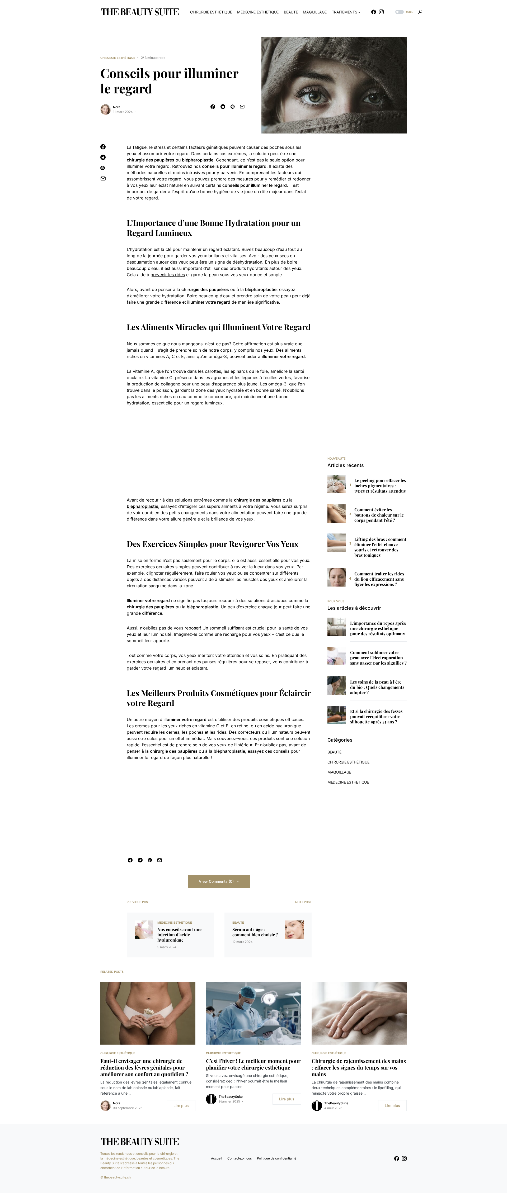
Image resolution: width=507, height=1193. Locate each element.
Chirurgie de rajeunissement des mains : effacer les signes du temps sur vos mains (359, 1067)
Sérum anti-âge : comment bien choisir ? (255, 932)
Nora (116, 107)
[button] (403, 12)
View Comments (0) (216, 881)
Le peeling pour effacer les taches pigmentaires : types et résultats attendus (380, 486)
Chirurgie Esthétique (117, 58)
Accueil (216, 1158)
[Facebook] (373, 11)
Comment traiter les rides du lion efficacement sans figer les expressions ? (379, 579)
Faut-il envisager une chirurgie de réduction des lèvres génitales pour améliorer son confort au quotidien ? (144, 1067)
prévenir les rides (168, 274)
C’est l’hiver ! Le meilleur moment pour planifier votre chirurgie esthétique (253, 1064)
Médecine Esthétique (174, 922)
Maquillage (339, 772)
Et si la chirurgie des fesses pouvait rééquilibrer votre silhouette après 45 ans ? (376, 716)
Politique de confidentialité (276, 1158)
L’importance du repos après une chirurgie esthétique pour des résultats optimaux (378, 628)
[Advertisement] (219, 451)
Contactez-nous (239, 1158)
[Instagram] (381, 11)
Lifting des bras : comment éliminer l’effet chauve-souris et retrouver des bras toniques (380, 547)
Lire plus (181, 1105)
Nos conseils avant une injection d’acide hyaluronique (179, 935)
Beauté (238, 922)
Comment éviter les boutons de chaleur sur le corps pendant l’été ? (379, 515)
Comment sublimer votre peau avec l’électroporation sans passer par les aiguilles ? (378, 658)
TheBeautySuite (231, 1097)
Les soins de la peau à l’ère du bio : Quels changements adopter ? (377, 687)
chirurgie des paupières (150, 160)
